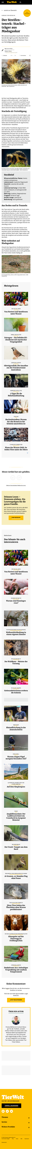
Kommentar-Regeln (6, 1138)
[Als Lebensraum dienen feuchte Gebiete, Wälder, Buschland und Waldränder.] (16, 73)
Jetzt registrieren (16, 1000)
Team (17, 1138)
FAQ (13, 1138)
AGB (21, 1138)
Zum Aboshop (16, 517)
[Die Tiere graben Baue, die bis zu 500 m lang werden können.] (16, 273)
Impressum (27, 1138)
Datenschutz (4, 1142)
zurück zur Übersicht (10, 10)
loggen (7, 988)
